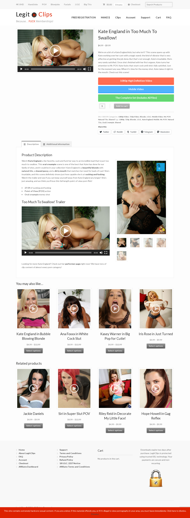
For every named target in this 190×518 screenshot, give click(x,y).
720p (127, 119)
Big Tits (88, 4)
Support (145, 17)
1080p (121, 119)
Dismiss (95, 514)
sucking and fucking (94, 174)
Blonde (143, 117)
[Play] (21, 69)
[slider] (53, 69)
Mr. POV (167, 117)
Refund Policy (66, 460)
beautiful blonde (91, 167)
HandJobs (33, 4)
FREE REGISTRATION (84, 17)
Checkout (135, 4)
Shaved (112, 119)
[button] (55, 51)
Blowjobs (55, 4)
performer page (72, 264)
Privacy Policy (66, 456)
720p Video (134, 117)
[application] (55, 50)
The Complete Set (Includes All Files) (136, 97)
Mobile (156, 119)
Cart (158, 17)
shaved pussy (41, 171)
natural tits (27, 171)
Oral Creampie (108, 122)
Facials (67, 4)
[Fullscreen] (89, 69)
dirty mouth (60, 171)
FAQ (168, 17)
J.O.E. (149, 117)
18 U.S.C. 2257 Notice (70, 463)
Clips (118, 17)
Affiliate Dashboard (28, 466)
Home (22, 450)
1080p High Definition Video (136, 80)
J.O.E (77, 4)
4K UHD (20, 4)
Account (131, 17)
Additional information (57, 144)
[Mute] (84, 69)
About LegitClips (27, 453)
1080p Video (123, 117)
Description (33, 144)
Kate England (147, 119)
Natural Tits (103, 119)
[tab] (31, 144)
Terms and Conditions (70, 453)
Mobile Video (136, 89)
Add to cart (122, 106)
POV (44, 4)
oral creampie (49, 164)
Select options (33, 350)
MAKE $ (105, 17)
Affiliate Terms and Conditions (75, 466)
